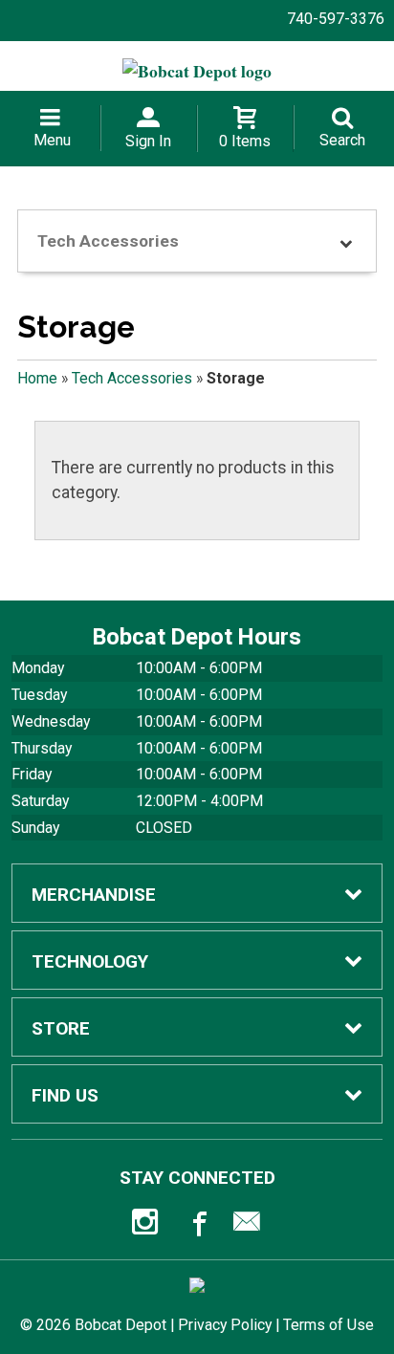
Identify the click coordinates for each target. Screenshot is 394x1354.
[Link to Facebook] (197, 1226)
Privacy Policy (225, 1325)
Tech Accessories (132, 378)
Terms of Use (328, 1325)
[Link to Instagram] (147, 1226)
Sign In (148, 141)
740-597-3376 (335, 19)
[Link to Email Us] (246, 1226)
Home (37, 378)
